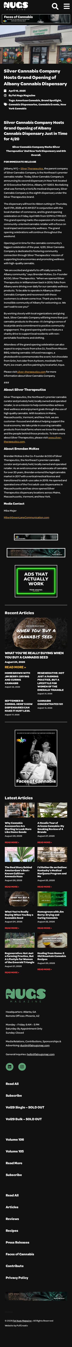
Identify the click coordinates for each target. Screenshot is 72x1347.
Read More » (15, 667)
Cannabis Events (48, 104)
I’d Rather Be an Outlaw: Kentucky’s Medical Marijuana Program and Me (52, 871)
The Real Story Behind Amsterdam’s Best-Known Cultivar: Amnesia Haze (18, 871)
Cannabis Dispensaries (23, 104)
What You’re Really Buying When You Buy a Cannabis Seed (34, 655)
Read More (14, 1163)
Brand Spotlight (51, 100)
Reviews (12, 1219)
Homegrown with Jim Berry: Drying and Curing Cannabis (17, 678)
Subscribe (14, 1095)
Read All (12, 1083)
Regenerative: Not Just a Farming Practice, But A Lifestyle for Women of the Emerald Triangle (50, 681)
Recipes (12, 1230)
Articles (12, 1207)
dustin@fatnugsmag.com (35, 1045)
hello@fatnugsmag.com (41, 1054)
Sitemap (9, 1311)
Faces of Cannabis (20, 1254)
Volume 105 (15, 1151)
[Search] (55, 6)
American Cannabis (28, 100)
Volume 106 (15, 1139)
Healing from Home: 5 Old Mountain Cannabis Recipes (51, 956)
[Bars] (66, 6)
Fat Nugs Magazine (22, 1320)
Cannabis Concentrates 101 (50, 702)
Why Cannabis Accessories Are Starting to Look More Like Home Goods (18, 827)
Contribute (15, 1266)
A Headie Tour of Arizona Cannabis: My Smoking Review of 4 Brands (50, 827)
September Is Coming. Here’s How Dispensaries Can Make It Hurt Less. (19, 706)
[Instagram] (22, 1067)
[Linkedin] (9, 1067)
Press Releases (17, 1242)
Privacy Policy (17, 1277)
